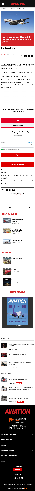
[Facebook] (13, 478)
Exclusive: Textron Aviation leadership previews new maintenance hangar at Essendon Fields (21, 388)
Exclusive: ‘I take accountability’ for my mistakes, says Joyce (21, 345)
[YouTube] (22, 478)
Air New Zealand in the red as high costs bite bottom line (20, 363)
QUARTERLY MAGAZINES (14, 9)
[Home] (17, 411)
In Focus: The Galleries (16, 258)
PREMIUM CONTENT (4, 9)
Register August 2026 (17, 240)
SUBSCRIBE (17, 469)
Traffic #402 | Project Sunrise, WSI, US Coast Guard (17, 231)
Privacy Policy (18, 484)
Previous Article (8, 208)
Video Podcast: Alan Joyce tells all (17, 354)
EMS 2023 (13, 269)
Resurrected (14, 280)
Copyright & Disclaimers (8, 484)
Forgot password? (30, 142)
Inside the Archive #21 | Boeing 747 (17, 220)
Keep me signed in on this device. (10, 150)
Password (3, 142)
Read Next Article (26, 208)
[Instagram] (20, 478)
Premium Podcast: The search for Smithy (19, 398)
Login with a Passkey (19, 164)
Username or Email (17, 135)
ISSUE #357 (22, 9)
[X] (15, 478)
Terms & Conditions (28, 484)
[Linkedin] (17, 478)
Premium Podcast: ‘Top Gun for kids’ (18, 380)
